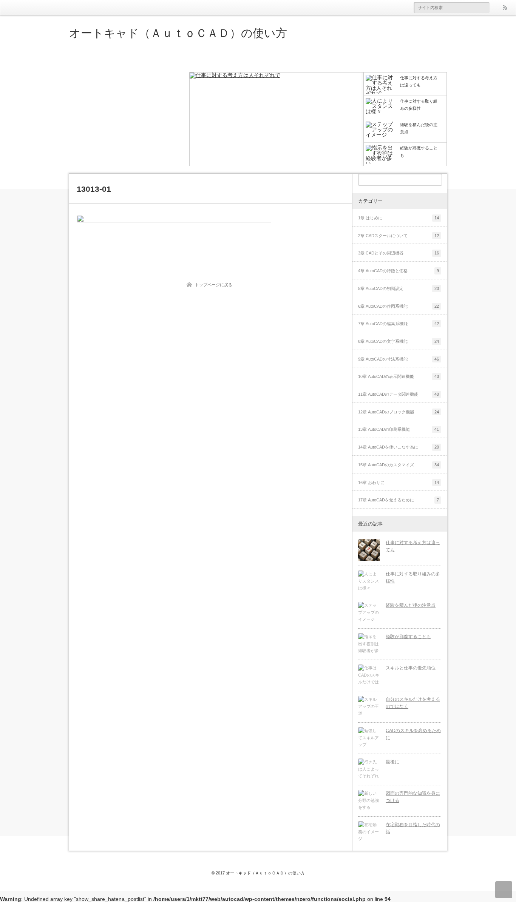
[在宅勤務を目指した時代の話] (369, 832)
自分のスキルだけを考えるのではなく (413, 703)
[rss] (504, 7)
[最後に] (369, 769)
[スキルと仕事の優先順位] (369, 675)
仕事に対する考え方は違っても (413, 546)
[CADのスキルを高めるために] (369, 738)
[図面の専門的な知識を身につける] (369, 801)
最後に (392, 762)
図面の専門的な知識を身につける (413, 797)
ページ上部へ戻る (503, 889)
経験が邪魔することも (408, 636)
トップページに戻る (213, 284)
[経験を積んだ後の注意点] (369, 613)
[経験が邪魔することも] (369, 644)
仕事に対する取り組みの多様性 (413, 577)
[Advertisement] (125, 119)
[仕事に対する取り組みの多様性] (369, 581)
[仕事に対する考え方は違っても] (276, 119)
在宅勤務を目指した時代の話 (413, 828)
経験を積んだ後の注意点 (411, 605)
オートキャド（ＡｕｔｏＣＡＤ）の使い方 (178, 33)
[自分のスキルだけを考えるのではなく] (369, 707)
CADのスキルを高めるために (413, 734)
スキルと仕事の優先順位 (411, 668)
